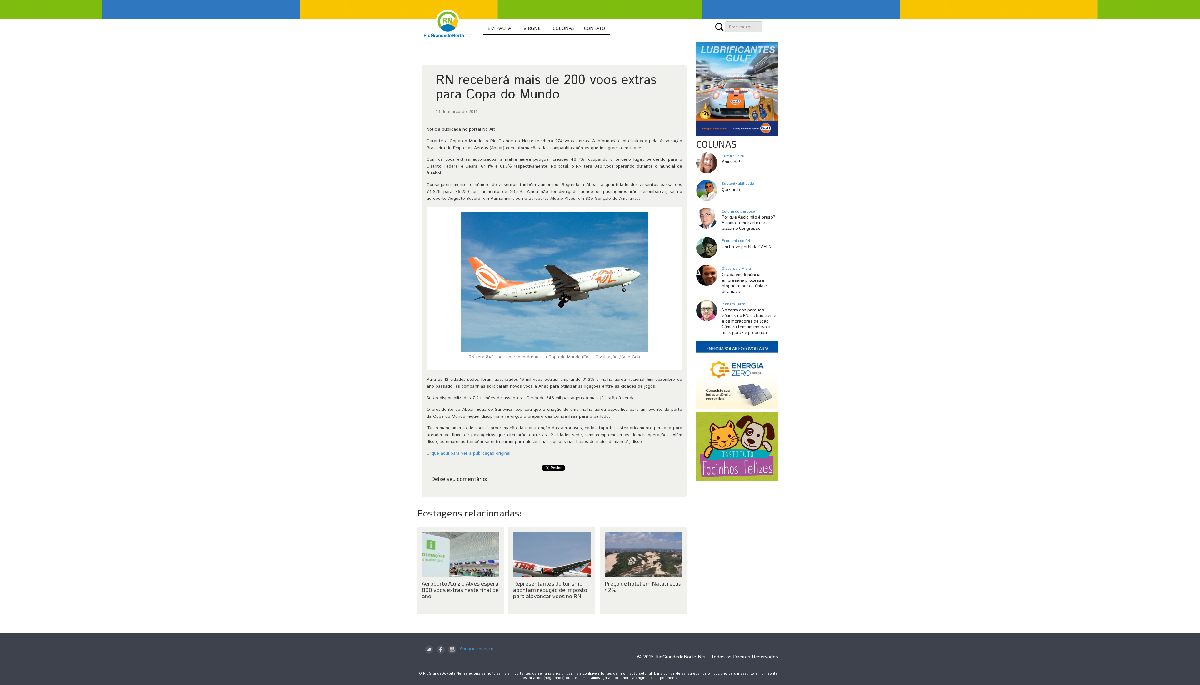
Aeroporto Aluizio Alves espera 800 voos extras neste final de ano (460, 589)
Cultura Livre (733, 156)
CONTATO (594, 28)
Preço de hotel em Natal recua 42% (643, 586)
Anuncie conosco (476, 648)
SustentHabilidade (738, 183)
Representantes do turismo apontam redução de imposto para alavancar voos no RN (550, 589)
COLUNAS (564, 28)
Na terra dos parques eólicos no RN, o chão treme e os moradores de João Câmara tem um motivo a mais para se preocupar (749, 321)
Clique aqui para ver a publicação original (468, 453)
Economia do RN (736, 240)
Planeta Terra (733, 303)
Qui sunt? (731, 189)
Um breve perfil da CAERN (747, 246)
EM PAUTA (499, 28)
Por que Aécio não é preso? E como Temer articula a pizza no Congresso (748, 222)
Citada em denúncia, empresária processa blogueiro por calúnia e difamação (744, 283)
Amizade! (731, 161)
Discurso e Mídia (736, 268)
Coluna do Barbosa (738, 211)
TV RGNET (532, 28)
